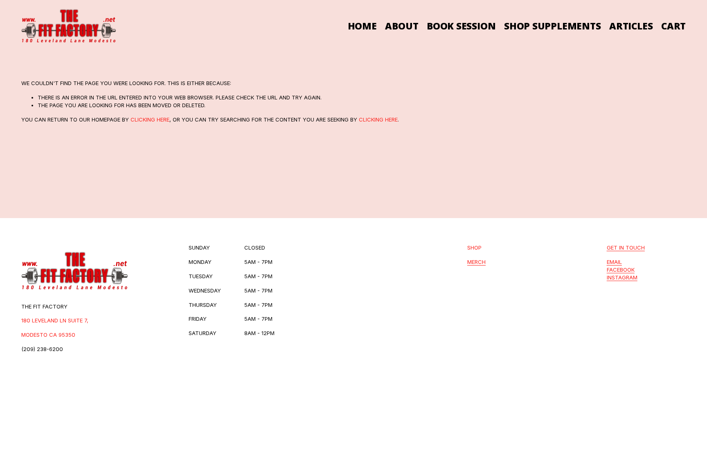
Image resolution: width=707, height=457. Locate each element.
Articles (631, 26)
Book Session (461, 26)
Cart (673, 26)
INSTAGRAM (622, 277)
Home (362, 26)
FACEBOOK (621, 269)
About (401, 26)
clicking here (150, 119)
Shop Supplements (552, 26)
